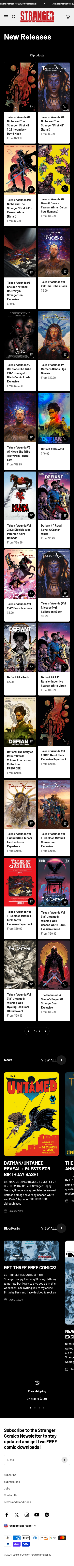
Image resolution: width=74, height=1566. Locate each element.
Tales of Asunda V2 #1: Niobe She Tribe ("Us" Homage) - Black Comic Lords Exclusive (19, 373)
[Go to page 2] (29, 1031)
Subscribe (10, 1475)
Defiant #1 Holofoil (52, 449)
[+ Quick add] (31, 106)
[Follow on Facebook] (6, 1514)
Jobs (7, 1488)
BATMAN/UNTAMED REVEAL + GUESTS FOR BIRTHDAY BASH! (27, 1168)
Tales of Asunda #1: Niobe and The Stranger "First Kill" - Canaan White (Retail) (19, 208)
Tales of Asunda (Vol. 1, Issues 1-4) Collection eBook (54, 607)
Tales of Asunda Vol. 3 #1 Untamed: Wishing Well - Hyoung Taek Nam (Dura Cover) (19, 1003)
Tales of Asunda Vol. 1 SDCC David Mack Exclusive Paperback (54, 755)
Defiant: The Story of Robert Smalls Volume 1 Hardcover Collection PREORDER (20, 760)
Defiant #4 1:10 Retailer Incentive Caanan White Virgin (53, 681)
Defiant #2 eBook (18, 677)
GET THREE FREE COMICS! (30, 1267)
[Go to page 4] (45, 1031)
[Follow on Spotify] (47, 1514)
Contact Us (10, 1495)
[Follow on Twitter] (16, 1514)
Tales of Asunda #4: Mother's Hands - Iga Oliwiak (53, 369)
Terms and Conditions (17, 1502)
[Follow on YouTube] (36, 1514)
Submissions (12, 1481)
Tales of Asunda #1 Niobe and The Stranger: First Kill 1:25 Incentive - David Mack (18, 125)
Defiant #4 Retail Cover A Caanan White (51, 529)
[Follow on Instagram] (26, 1514)
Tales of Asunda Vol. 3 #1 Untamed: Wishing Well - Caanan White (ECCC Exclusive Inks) (54, 921)
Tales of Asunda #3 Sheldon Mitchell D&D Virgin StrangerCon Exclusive (19, 291)
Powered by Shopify (41, 1554)
